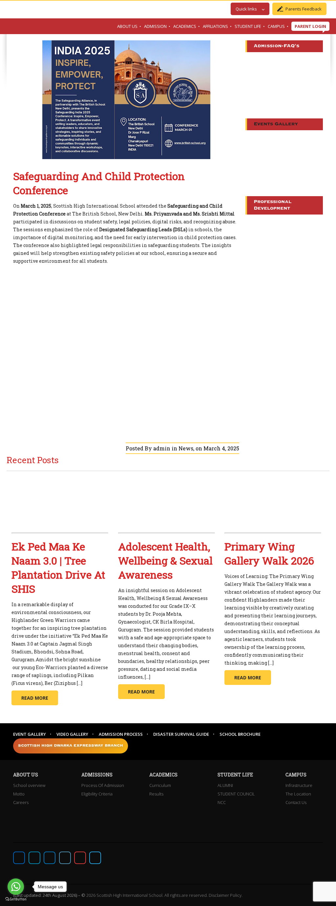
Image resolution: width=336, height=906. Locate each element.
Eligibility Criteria (97, 794)
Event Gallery (29, 734)
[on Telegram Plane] (95, 858)
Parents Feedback (303, 9)
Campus (276, 26)
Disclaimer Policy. (225, 895)
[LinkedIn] (65, 858)
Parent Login (310, 26)
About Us (127, 26)
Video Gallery (72, 734)
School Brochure (240, 734)
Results (156, 794)
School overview (29, 785)
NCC (222, 802)
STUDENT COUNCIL (236, 794)
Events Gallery (276, 124)
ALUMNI (225, 785)
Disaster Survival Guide (181, 734)
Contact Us (295, 802)
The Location (298, 794)
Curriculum (160, 785)
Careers (21, 802)
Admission (155, 26)
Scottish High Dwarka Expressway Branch (70, 746)
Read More (34, 698)
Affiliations (215, 26)
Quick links (246, 9)
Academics (184, 26)
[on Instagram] (49, 858)
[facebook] (19, 858)
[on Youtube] (80, 858)
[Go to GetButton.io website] (15, 899)
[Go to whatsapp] (16, 886)
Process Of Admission (102, 785)
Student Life (248, 26)
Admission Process (121, 734)
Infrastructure (298, 785)
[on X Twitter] (34, 858)
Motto (19, 794)
